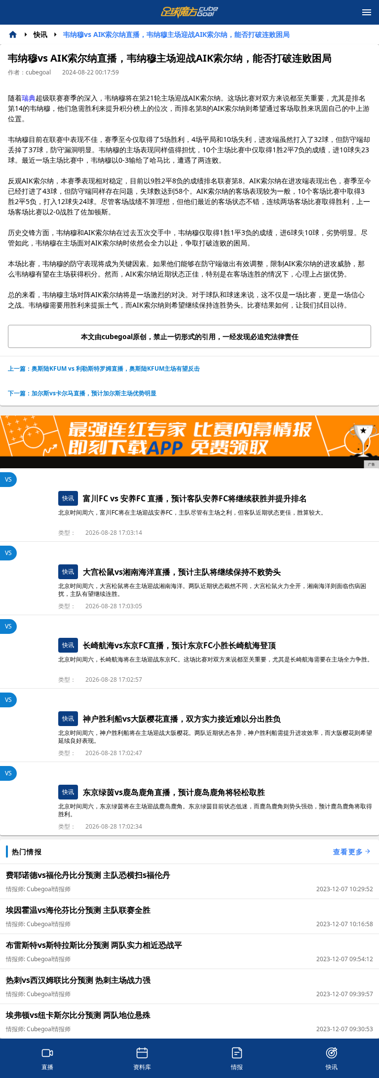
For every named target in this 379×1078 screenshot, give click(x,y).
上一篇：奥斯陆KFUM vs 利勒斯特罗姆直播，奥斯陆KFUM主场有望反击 (104, 368)
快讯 (40, 34)
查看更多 (348, 851)
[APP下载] (189, 442)
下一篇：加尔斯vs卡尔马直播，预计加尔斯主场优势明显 (82, 393)
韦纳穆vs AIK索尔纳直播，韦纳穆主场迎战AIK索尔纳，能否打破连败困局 (176, 34)
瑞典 (29, 98)
